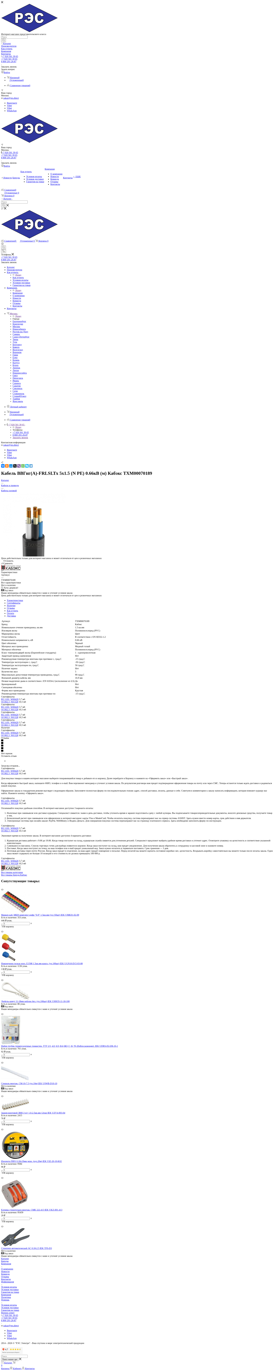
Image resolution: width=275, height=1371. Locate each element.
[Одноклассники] (7, 466)
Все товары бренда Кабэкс (14, 875)
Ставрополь (18, 393)
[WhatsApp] (23, 466)
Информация (7, 1282)
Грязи (15, 355)
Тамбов (16, 399)
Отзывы (11, 608)
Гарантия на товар (10, 1292)
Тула (15, 342)
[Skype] (27, 466)
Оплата (10, 613)
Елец (15, 357)
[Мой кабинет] (2, 244)
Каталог (5, 1258)
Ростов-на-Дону (20, 331)
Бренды (5, 1261)
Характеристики (15, 600)
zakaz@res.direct (11, 98)
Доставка (11, 616)
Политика (6, 1297)
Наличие (11, 605)
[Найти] (3, 40)
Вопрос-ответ (7, 1313)
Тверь (15, 339)
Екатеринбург (19, 321)
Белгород (17, 344)
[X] (15, 466)
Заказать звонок (20, 437)
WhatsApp (12, 110)
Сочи (15, 391)
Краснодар (18, 324)
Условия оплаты (9, 1287)
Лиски (16, 370)
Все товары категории (12, 872)
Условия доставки (10, 1289)
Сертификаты (13, 603)
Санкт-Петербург (21, 337)
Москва (16, 326)
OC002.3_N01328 (9, 702)
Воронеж (17, 352)
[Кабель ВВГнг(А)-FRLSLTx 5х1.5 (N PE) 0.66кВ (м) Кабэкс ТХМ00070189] (33, 555)
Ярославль (18, 401)
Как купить (18, 277)
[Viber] (19, 466)
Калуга (16, 362)
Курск (15, 365)
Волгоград (18, 350)
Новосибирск (19, 329)
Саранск (17, 383)
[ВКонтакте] (3, 466)
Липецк (16, 368)
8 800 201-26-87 (8, 61)
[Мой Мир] (11, 466)
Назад (18, 275)
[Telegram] (31, 466)
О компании (7, 1269)
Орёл (15, 375)
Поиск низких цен (9, 1359)
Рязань (16, 380)
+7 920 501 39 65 (10, 56)
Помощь (5, 1300)
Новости (5, 1271)
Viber (9, 105)
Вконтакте (12, 103)
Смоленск (17, 388)
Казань (16, 360)
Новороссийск (20, 373)
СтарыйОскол (19, 396)
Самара (16, 334)
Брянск (16, 347)
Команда (5, 1274)
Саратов (17, 386)
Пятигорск (18, 378)
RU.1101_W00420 (9, 699)
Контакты (6, 1279)
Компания (17, 293)
